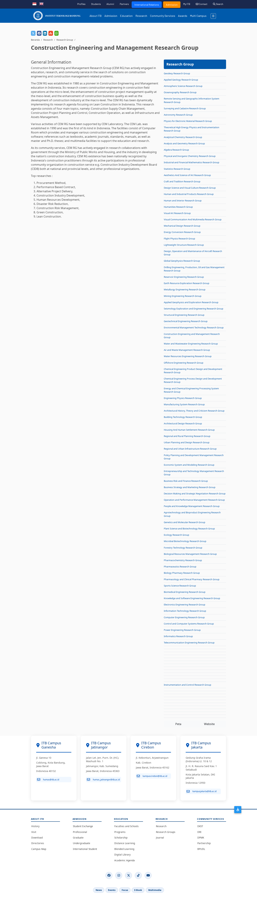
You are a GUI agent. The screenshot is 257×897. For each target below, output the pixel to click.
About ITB (96, 15)
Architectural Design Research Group (183, 423)
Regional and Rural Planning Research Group (187, 436)
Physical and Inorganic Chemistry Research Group (190, 156)
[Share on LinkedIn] (45, 33)
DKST (200, 826)
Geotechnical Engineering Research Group (186, 321)
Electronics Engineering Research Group (184, 604)
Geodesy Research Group (177, 73)
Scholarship (120, 837)
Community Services (162, 15)
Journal (160, 837)
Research (141, 15)
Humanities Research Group (178, 206)
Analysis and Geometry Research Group (184, 143)
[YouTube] (148, 875)
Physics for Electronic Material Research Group (188, 121)
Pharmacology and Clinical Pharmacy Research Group (191, 579)
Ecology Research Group (176, 534)
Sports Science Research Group (180, 585)
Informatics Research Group (178, 636)
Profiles (81, 3)
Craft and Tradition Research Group (182, 181)
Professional (80, 832)
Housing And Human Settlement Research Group (189, 429)
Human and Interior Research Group (183, 200)
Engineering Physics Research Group (183, 398)
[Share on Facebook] (39, 33)
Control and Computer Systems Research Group (189, 623)
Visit (33, 832)
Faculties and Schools (126, 826)
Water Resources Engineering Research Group (188, 356)
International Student (85, 849)
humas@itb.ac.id (51, 779)
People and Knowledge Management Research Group (192, 506)
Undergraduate (81, 843)
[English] (41, 3)
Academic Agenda (124, 860)
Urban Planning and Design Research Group (186, 442)
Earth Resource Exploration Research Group (186, 283)
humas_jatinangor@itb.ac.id (106, 779)
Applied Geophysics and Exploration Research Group (191, 302)
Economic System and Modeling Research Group (189, 464)
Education (126, 15)
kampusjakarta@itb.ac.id (204, 791)
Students (96, 3)
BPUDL (201, 849)
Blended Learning (124, 849)
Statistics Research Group (177, 168)
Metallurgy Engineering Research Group (184, 289)
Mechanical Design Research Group (182, 225)
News (99, 890)
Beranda (35, 39)
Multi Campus (198, 15)
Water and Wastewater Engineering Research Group (191, 343)
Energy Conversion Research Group (182, 232)
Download (37, 837)
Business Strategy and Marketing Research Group (189, 487)
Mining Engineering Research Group (182, 296)
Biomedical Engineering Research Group (184, 592)
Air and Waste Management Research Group (187, 349)
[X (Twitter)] (128, 875)
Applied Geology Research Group (181, 79)
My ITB (186, 3)
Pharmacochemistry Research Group (183, 560)
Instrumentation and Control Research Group (187, 684)
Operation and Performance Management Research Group (194, 499)
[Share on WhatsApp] (56, 33)
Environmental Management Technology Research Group (194, 327)
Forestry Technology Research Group (183, 547)
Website (209, 724)
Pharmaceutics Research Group (180, 566)
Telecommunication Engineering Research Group (189, 642)
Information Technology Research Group (185, 610)
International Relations (146, 4)
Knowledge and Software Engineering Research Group (192, 598)
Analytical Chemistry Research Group (183, 137)
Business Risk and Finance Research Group (186, 480)
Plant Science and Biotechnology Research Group (189, 528)
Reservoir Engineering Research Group (184, 276)
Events (111, 890)
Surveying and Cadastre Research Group (185, 108)
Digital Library (122, 854)
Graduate (78, 837)
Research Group (64, 39)
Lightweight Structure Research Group (184, 244)
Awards (182, 15)
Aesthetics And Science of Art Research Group (187, 175)
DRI (199, 832)
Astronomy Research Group (178, 114)
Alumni (110, 3)
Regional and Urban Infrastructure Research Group (190, 448)
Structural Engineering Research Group (184, 314)
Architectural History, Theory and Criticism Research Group (194, 410)
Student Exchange (83, 826)
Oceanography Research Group (180, 92)
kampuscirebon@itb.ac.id (155, 776)
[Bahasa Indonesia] (34, 3)
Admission (172, 4)
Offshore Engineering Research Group (183, 362)
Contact (202, 3)
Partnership (204, 843)
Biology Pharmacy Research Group (182, 572)
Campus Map (38, 849)
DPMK (200, 837)
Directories (37, 843)
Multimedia (154, 890)
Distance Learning (124, 843)
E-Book (138, 890)
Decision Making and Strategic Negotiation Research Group (195, 493)
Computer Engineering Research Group (184, 617)
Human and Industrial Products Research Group (189, 194)
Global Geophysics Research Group (182, 260)
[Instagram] (118, 875)
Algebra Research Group (176, 149)
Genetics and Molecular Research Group (184, 522)
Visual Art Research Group (177, 213)
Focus (125, 890)
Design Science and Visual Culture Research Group (190, 187)
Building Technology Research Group (183, 417)
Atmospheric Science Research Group (183, 86)
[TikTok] (138, 875)
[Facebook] (108, 875)
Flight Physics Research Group (179, 238)
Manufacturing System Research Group (184, 404)
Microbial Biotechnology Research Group (185, 541)
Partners (124, 3)
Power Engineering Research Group (182, 630)
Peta (178, 724)
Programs (120, 832)
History (35, 826)
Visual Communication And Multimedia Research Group (193, 219)
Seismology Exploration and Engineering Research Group (193, 308)
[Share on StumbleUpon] (50, 33)
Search (219, 3)
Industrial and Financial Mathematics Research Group (191, 162)
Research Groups (165, 832)
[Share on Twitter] (33, 33)
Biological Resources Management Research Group (190, 554)
